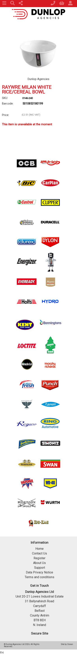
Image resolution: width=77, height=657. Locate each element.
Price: (5, 115)
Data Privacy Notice (39, 572)
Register (39, 558)
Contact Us (39, 553)
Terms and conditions (39, 577)
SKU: (5, 98)
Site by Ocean (67, 644)
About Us (39, 563)
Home (39, 549)
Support (39, 567)
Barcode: (7, 103)
